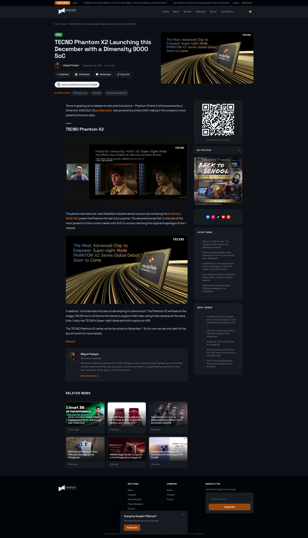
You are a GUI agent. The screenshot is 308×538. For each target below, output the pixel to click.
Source (70, 341)
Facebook (63, 74)
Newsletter (247, 2)
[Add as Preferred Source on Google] (77, 85)
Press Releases (135, 504)
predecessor (104, 110)
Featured (200, 11)
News (176, 11)
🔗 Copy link (123, 74)
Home (166, 11)
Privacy (170, 499)
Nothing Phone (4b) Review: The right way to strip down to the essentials (221, 352)
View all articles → (90, 375)
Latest (236, 2)
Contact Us (227, 11)
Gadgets (132, 494)
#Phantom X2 (80, 93)
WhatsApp (82, 74)
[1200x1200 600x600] (218, 204)
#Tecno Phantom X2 (117, 93)
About (213, 11)
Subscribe (132, 527)
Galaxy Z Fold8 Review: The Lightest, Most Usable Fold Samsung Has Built (215, 244)
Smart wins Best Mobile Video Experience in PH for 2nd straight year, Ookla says (218, 255)
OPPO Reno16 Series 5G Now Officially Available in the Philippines (216, 288)
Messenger (103, 74)
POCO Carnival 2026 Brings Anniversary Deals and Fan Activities (220, 363)
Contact (171, 494)
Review (187, 11)
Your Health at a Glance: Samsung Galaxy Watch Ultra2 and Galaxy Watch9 (187, 2)
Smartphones (134, 499)
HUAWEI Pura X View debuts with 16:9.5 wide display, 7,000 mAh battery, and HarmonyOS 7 (104, 2)
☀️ (250, 11)
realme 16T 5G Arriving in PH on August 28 (220, 343)
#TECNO (96, 93)
